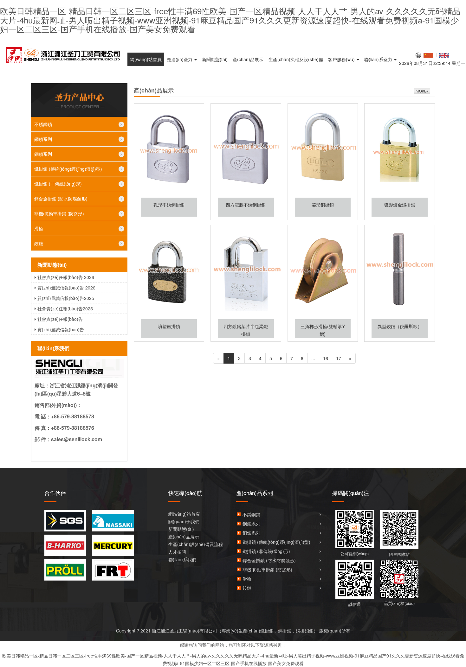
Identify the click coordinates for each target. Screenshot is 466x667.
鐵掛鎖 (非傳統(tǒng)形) (58, 184)
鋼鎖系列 (43, 139)
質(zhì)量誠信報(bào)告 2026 (66, 287)
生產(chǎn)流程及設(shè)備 (296, 59)
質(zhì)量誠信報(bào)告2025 (65, 298)
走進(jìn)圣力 (180, 59)
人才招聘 (177, 552)
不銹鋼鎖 (43, 124)
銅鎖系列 (43, 154)
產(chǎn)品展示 (248, 59)
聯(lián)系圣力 (378, 59)
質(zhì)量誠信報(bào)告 (60, 329)
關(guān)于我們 (183, 521)
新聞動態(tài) (215, 59)
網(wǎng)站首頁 (146, 59)
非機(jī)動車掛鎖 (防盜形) (59, 213)
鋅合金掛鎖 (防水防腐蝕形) (60, 198)
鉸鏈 (38, 243)
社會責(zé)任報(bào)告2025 (65, 308)
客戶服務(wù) (342, 59)
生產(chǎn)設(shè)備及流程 (195, 544)
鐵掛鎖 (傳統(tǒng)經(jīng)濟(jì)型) (68, 169)
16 (325, 358)
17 (338, 358)
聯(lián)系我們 (182, 559)
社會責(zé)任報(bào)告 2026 (65, 277)
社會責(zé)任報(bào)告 (60, 319)
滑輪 (38, 228)
